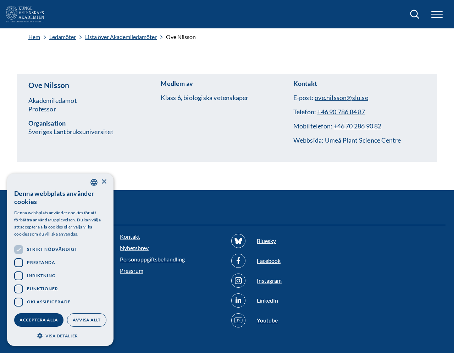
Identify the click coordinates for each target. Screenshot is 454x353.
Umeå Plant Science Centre (363, 140)
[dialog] (60, 259)
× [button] (103, 181)
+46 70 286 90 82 (357, 126)
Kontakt (130, 236)
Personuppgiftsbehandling (152, 259)
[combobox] (94, 182)
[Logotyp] (25, 14)
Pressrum (131, 270)
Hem (34, 37)
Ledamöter (62, 37)
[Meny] (437, 14)
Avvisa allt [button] (86, 319)
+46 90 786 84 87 (341, 112)
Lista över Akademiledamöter (121, 37)
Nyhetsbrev (134, 247)
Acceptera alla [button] (39, 319)
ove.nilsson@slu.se (341, 97)
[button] (60, 335)
